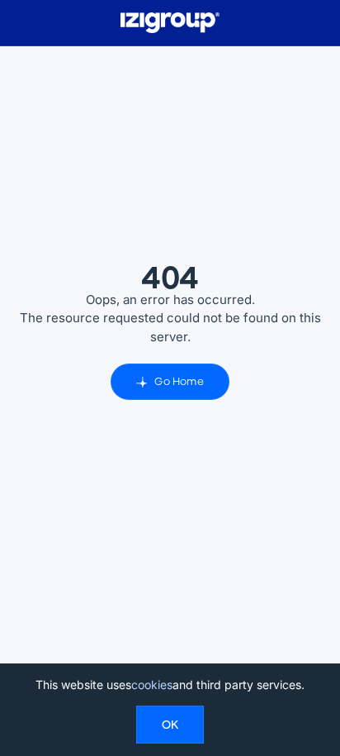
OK (170, 724)
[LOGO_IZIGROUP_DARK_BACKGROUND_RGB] (170, 18)
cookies (151, 685)
